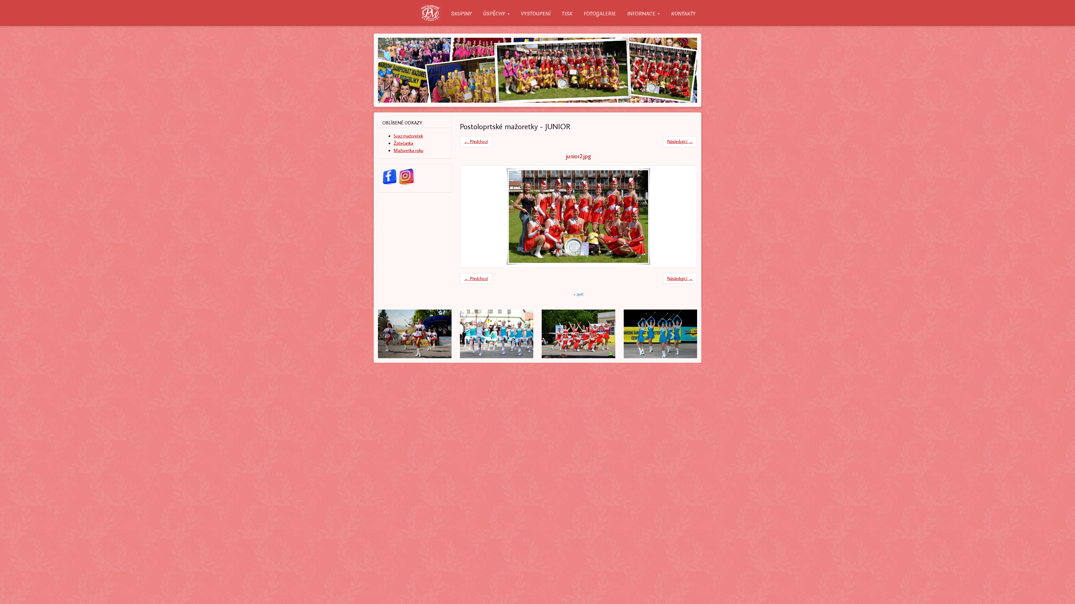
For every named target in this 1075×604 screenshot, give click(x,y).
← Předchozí (476, 141)
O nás (432, 13)
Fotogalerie (600, 13)
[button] (402, 334)
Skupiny (461, 13)
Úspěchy (495, 13)
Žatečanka (403, 143)
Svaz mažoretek (408, 136)
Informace (642, 13)
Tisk (567, 13)
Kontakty (683, 13)
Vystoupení (536, 13)
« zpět (578, 294)
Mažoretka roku (408, 150)
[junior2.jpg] (578, 217)
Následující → (680, 141)
